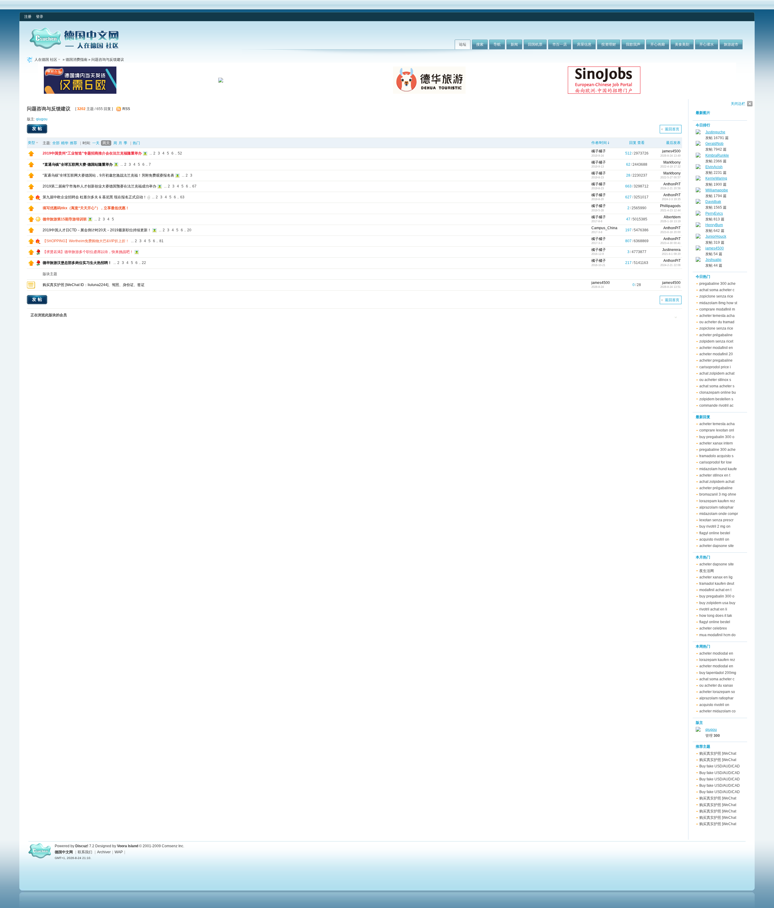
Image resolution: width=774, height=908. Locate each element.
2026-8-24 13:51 (670, 286)
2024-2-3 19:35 (671, 199)
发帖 (38, 128)
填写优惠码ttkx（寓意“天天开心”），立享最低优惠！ (86, 208)
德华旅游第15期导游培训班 (65, 219)
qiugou (41, 119)
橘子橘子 (598, 151)
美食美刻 (682, 44)
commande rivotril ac (716, 405)
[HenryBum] (698, 226)
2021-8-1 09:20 (671, 253)
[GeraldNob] (698, 144)
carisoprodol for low (715, 462)
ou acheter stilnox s (715, 380)
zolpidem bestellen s (716, 399)
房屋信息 (584, 44)
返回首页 (672, 129)
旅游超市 (731, 44)
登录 (39, 17)
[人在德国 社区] (74, 48)
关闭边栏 (738, 104)
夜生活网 (706, 571)
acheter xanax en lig (716, 577)
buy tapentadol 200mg (717, 673)
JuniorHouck (715, 236)
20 (189, 230)
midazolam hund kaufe (718, 469)
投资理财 (608, 44)
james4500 (671, 151)
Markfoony (672, 162)
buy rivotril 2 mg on (714, 526)
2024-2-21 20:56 (670, 188)
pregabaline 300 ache (717, 284)
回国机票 (535, 44)
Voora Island (127, 846)
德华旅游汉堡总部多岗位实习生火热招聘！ (77, 263)
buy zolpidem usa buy (717, 603)
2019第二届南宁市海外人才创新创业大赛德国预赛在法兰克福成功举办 (99, 186)
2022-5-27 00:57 (670, 177)
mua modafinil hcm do (717, 635)
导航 (497, 44)
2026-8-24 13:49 (670, 155)
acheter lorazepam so (717, 692)
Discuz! (81, 846)
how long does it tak (715, 615)
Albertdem (672, 217)
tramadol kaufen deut (716, 583)
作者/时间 (599, 143)
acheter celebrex (713, 628)
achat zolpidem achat (716, 373)
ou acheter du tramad (716, 322)
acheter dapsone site (716, 546)
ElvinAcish (714, 167)
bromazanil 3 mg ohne (717, 494)
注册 (27, 17)
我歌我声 (633, 44)
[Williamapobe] (698, 191)
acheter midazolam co (717, 711)
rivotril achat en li (713, 609)
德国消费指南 (76, 59)
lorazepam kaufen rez (717, 501)
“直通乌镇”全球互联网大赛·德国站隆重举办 (78, 164)
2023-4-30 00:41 (670, 243)
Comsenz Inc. (173, 846)
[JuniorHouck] (698, 237)
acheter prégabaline (716, 335)
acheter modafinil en (716, 348)
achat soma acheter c (716, 290)
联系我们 (85, 852)
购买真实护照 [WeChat (717, 753)
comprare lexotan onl (716, 430)
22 (144, 263)
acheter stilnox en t (714, 475)
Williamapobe (716, 190)
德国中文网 (64, 852)
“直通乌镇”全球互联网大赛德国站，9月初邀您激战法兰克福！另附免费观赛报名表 (108, 175)
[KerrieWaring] (698, 179)
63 (182, 197)
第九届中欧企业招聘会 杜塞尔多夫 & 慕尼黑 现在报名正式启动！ (95, 197)
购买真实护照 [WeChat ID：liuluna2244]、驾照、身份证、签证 (94, 285)
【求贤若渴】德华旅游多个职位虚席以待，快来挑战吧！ (88, 252)
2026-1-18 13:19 (670, 221)
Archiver (104, 852)
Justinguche (715, 132)
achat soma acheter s (716, 386)
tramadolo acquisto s (716, 456)
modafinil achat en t (715, 590)
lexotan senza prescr (716, 520)
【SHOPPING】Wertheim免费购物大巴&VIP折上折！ (86, 241)
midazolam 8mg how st (718, 303)
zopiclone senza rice (716, 296)
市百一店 (559, 44)
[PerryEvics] (698, 214)
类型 (31, 143)
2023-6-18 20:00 (670, 232)
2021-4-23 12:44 (670, 210)
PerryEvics (714, 213)
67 (194, 186)
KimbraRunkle (717, 155)
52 (180, 153)
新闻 (514, 44)
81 (161, 241)
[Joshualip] (698, 261)
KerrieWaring (716, 178)
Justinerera (671, 250)
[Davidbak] (698, 202)
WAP (119, 852)
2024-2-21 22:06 (670, 265)
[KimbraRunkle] (698, 156)
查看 (641, 143)
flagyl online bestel (714, 533)
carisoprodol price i (715, 367)
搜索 (479, 44)
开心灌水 (706, 44)
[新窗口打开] (31, 155)
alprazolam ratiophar (716, 507)
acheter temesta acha (717, 316)
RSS (126, 109)
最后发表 (673, 143)
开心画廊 (657, 44)
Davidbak (713, 202)
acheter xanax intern (716, 443)
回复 (632, 143)
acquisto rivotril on (714, 539)
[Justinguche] (698, 133)
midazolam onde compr (718, 514)
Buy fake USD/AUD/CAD (719, 766)
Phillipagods (670, 206)
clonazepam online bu (717, 392)
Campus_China (604, 228)
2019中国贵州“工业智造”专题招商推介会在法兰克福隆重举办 (92, 153)
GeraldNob (714, 144)
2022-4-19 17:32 (670, 166)
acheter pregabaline (716, 360)
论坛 (462, 44)
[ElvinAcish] (698, 168)
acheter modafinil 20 (716, 354)
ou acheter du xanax (716, 685)
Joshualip (713, 260)
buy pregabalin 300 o (716, 437)
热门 (136, 143)
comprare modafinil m (717, 309)
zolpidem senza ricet (716, 341)
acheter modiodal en (716, 653)
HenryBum (714, 225)
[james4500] (698, 249)
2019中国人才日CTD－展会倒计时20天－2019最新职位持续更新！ (97, 230)
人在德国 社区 (45, 59)
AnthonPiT (672, 184)
